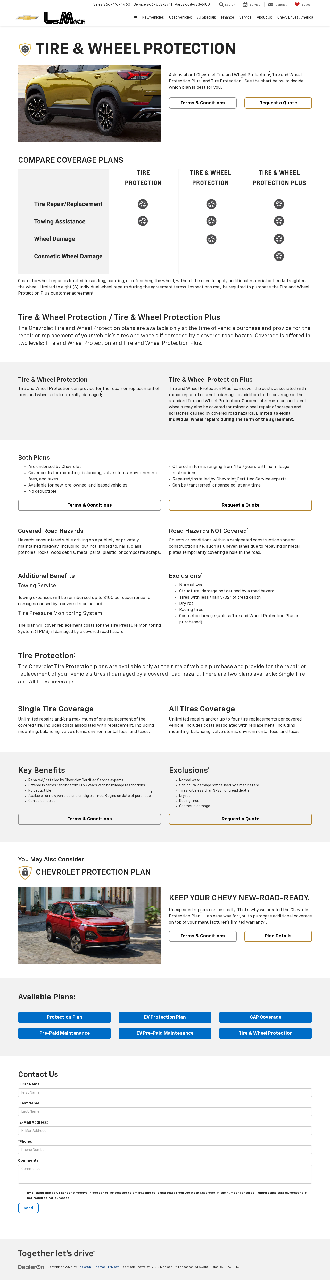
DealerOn (84, 1267)
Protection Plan (64, 1017)
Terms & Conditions (202, 103)
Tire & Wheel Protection (266, 1033)
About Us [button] (264, 17)
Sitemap (99, 1267)
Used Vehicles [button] (180, 17)
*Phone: (25, 1141)
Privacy (113, 1267)
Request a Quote (278, 103)
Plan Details (278, 936)
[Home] (135, 17)
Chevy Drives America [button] (295, 17)
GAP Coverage (265, 1017)
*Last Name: (29, 1103)
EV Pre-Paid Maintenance (165, 1033)
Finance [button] (227, 17)
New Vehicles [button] (153, 17)
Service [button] (245, 17)
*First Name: (29, 1084)
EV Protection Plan (165, 1017)
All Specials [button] (206, 17)
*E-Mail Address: (33, 1122)
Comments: (29, 1160)
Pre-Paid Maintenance (64, 1033)
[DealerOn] (31, 1267)
